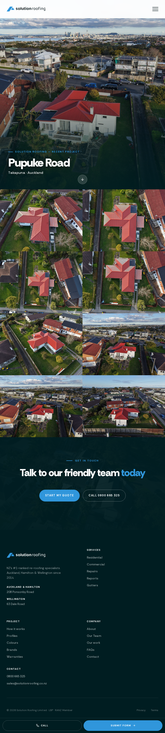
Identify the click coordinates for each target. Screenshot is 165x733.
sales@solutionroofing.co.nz (27, 683)
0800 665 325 (16, 676)
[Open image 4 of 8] (123, 282)
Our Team (94, 636)
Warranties (15, 657)
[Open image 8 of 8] (123, 406)
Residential (94, 557)
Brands (12, 650)
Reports (92, 578)
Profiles (12, 636)
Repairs (92, 571)
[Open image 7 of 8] (41, 406)
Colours (12, 643)
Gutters (92, 585)
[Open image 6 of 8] (123, 344)
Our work (93, 643)
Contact (93, 657)
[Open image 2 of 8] (123, 220)
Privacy (141, 710)
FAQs (90, 650)
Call (44, 725)
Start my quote (59, 495)
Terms (154, 710)
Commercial (96, 564)
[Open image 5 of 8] (41, 344)
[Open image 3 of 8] (41, 282)
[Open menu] (155, 9)
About (91, 629)
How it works (16, 629)
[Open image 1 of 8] (41, 220)
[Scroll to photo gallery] (82, 179)
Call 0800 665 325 (104, 495)
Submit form (121, 725)
